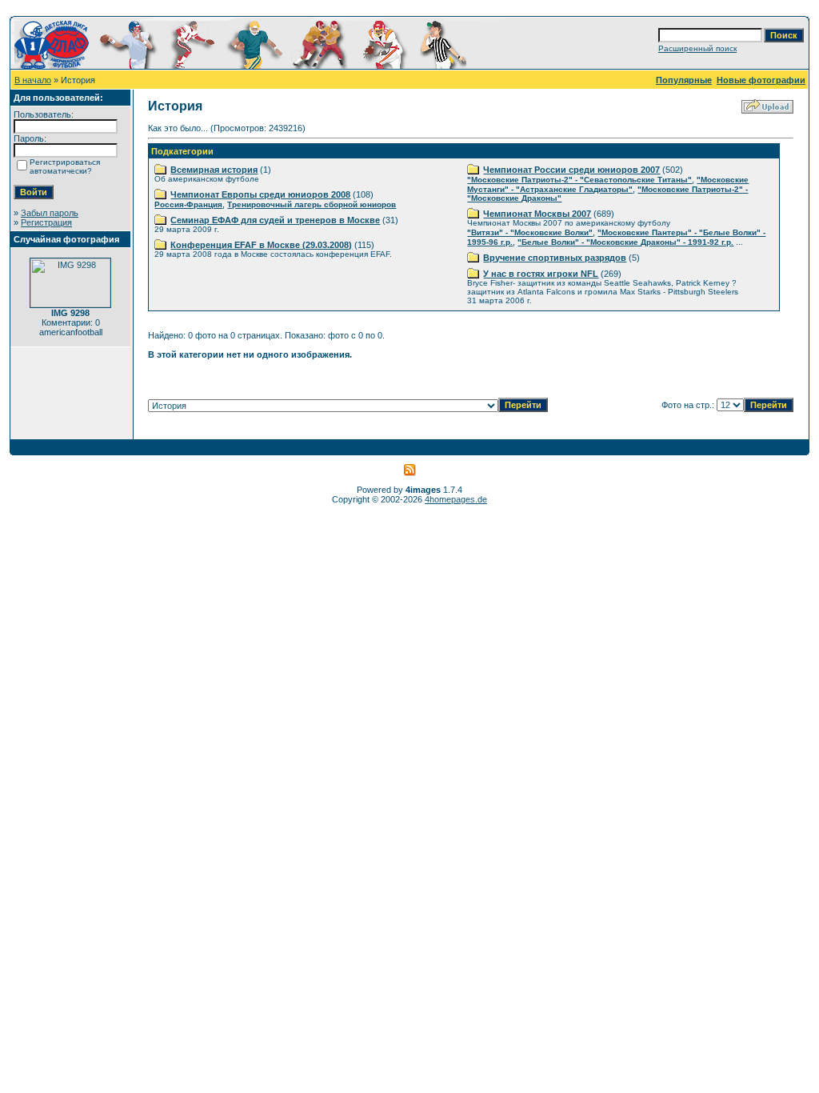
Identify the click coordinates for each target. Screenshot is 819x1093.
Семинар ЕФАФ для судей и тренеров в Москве (275, 220)
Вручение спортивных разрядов (554, 257)
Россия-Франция (188, 204)
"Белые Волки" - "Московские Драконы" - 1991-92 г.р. (625, 242)
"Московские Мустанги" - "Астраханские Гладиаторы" (608, 184)
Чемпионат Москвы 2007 (537, 213)
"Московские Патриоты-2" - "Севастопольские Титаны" (579, 179)
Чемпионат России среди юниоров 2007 (571, 169)
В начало (32, 80)
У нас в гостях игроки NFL (540, 273)
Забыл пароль (49, 213)
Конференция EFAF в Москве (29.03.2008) (261, 245)
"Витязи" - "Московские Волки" (530, 232)
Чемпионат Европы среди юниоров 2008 (260, 194)
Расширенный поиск (697, 48)
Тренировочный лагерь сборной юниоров (311, 204)
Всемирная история (214, 169)
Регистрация (46, 222)
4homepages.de (456, 499)
